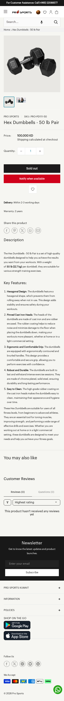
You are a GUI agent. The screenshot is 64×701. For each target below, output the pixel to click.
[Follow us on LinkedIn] (38, 664)
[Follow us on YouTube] (30, 664)
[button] (41, 22)
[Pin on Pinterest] (15, 231)
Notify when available (32, 179)
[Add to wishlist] (32, 189)
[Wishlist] (45, 12)
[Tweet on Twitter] (22, 231)
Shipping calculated (29, 139)
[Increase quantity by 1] (40, 151)
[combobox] (28, 22)
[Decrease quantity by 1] (21, 151)
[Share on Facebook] (7, 231)
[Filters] (7, 502)
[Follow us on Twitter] (15, 664)
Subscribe (32, 572)
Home (7, 30)
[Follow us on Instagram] (22, 664)
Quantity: (9, 151)
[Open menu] (5, 11)
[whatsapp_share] (30, 231)
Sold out (32, 168)
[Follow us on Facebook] (7, 664)
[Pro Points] (38, 12)
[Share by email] (38, 231)
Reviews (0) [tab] (18, 492)
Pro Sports (11, 116)
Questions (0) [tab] (46, 492)
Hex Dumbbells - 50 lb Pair (26, 30)
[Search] (55, 22)
